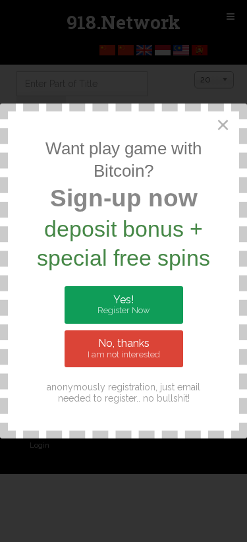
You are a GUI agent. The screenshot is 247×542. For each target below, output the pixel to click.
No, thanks (124, 348)
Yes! (123, 304)
